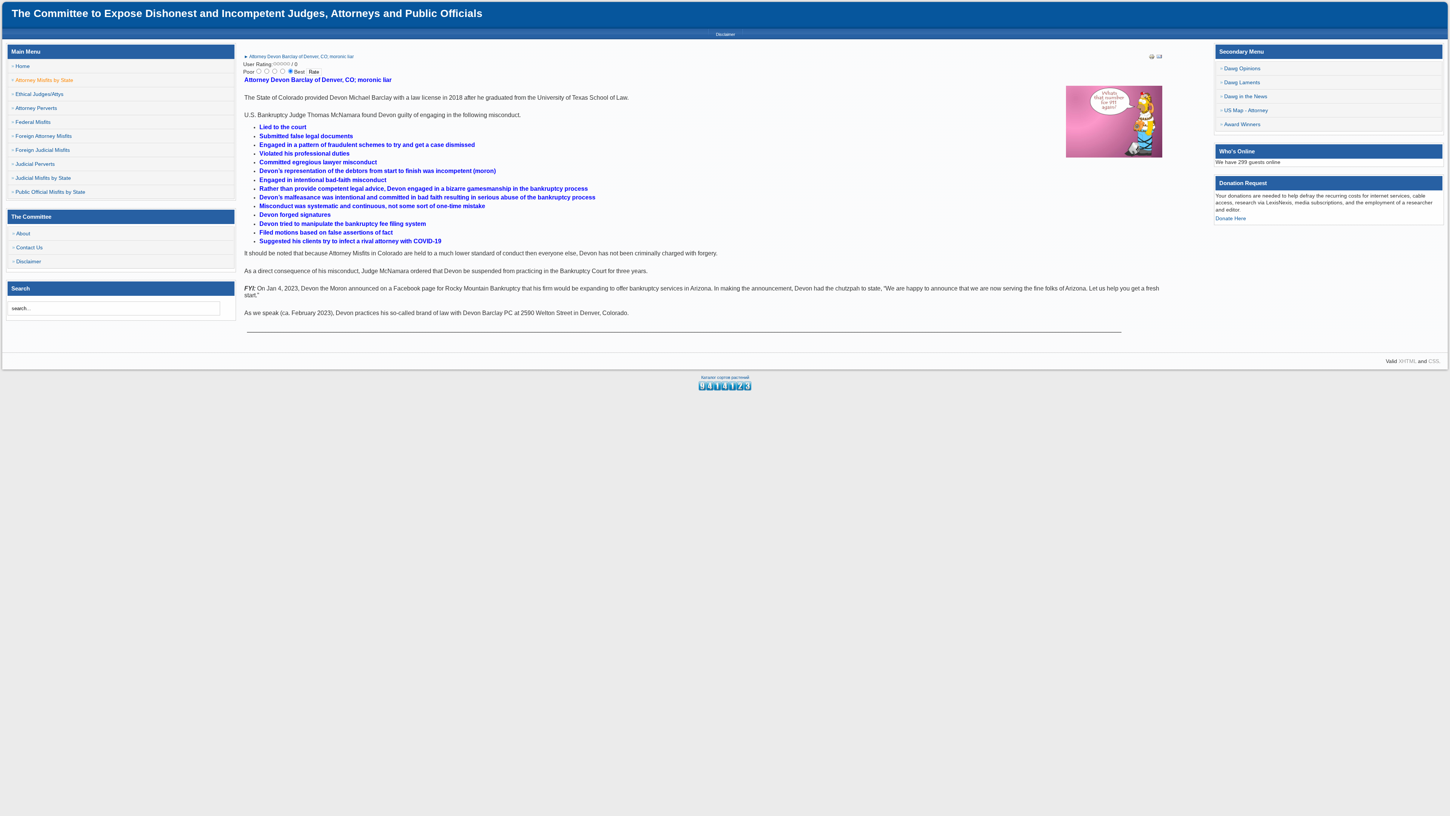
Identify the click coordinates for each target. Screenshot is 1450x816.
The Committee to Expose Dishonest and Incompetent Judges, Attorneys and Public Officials (247, 13)
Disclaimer (725, 34)
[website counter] (725, 389)
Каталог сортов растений (725, 377)
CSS (1433, 361)
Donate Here (1231, 218)
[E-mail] (1159, 58)
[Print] (1152, 58)
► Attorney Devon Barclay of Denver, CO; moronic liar (299, 56)
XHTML (1407, 361)
